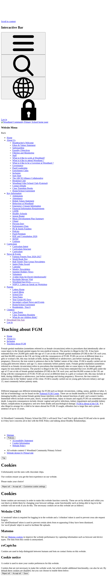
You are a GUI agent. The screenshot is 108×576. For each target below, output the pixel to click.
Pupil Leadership (19, 168)
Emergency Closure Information (26, 206)
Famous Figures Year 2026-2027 (26, 256)
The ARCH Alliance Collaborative (27, 178)
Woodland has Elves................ (26, 282)
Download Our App (16, 320)
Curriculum (12, 244)
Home (9, 137)
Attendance (17, 198)
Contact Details (19, 186)
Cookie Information (21, 443)
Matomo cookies (15, 537)
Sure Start (16, 175)
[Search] (23, 66)
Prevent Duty (18, 224)
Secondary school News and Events (28, 302)
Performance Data (20, 226)
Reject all (6, 486)
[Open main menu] (23, 43)
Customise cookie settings (34, 486)
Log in (4, 119)
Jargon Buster (18, 216)
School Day (17, 294)
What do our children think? (24, 317)
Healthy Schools (19, 213)
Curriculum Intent (20, 246)
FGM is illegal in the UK (87, 403)
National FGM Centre (49, 393)
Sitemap (10, 435)
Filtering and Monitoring (23, 153)
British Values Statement (23, 201)
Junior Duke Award (21, 264)
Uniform (16, 241)
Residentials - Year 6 (21, 307)
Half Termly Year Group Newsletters (28, 261)
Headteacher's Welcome (23, 143)
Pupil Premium (19, 234)
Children (10, 310)
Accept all (17, 486)
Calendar (16, 267)
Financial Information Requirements (28, 208)
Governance (17, 165)
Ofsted (15, 221)
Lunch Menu (18, 292)
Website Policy (19, 445)
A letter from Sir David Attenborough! (29, 277)
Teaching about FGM (16, 344)
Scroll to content (8, 21)
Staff (14, 155)
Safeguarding (18, 148)
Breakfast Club (19, 180)
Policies (15, 231)
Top (3, 458)
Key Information (14, 193)
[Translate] (23, 88)
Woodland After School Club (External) (30, 183)
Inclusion (16, 173)
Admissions (17, 196)
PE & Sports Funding (22, 229)
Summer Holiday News (22, 272)
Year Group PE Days (21, 299)
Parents (10, 287)
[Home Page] (24, 122)
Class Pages (17, 312)
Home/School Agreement (23, 191)
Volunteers (17, 274)
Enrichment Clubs (20, 170)
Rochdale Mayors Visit (22, 279)
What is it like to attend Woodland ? (28, 160)
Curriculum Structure (21, 249)
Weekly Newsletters (21, 269)
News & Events (14, 254)
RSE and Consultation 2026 (24, 236)
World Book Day (20, 259)
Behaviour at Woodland (22, 203)
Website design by (20, 453)
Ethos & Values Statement (23, 145)
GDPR (15, 211)
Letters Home (18, 289)
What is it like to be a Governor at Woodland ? (33, 163)
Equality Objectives (21, 150)
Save (26, 573)
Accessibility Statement (22, 440)
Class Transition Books (22, 188)
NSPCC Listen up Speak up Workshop (29, 284)
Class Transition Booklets (23, 315)
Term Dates (17, 297)
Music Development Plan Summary (28, 218)
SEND (15, 239)
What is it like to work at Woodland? (28, 158)
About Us (11, 140)
